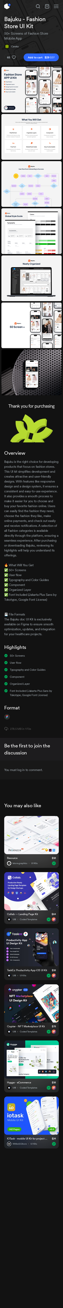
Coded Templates (28, 919)
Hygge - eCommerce (19, 1082)
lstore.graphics (20, 863)
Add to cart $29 (41, 57)
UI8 (14, 919)
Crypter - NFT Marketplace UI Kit (26, 1026)
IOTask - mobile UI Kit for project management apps (27, 1138)
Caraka (14, 46)
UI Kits (34, 863)
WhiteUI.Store (20, 1144)
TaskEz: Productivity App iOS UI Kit (27, 970)
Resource (12, 858)
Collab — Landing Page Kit (22, 914)
